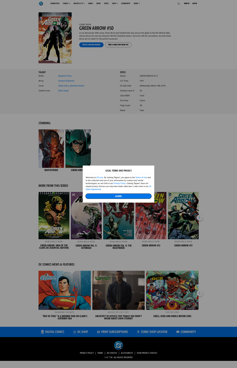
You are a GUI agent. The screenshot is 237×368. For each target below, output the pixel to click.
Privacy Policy (119, 183)
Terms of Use (141, 177)
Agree (118, 196)
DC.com (100, 177)
